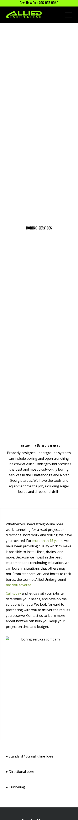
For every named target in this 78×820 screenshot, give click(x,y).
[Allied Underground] (32, 14)
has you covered (18, 585)
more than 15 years (47, 540)
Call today (13, 593)
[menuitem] (66, 14)
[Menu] (66, 14)
